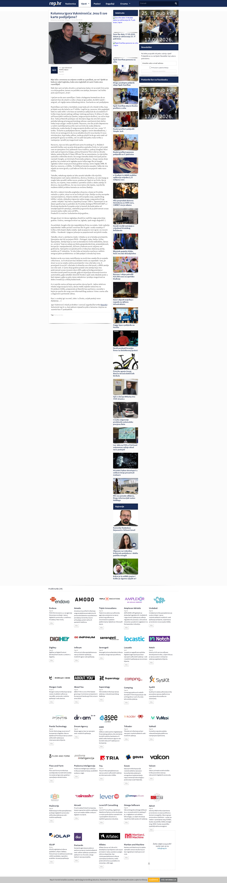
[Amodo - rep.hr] (84, 602)
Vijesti (83, 4)
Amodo (77, 608)
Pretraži (143, 3)
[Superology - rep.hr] (109, 680)
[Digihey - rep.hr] (59, 641)
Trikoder (128, 726)
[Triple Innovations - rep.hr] (109, 600)
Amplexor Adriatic (132, 608)
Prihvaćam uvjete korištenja (159, 68)
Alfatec (102, 844)
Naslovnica (70, 3)
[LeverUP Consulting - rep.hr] (109, 798)
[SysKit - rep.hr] (159, 682)
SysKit (152, 687)
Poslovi (97, 3)
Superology (104, 686)
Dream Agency (81, 726)
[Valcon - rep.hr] (159, 759)
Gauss (127, 765)
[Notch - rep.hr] (159, 641)
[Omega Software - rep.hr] (134, 798)
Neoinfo (104, 304)
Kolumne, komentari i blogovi (60, 20)
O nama (123, 4)
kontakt (61, 74)
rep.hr (56, 3)
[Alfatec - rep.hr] (109, 839)
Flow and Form (56, 765)
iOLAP (52, 844)
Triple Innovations (107, 608)
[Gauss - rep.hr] (134, 759)
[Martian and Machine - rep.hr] (134, 838)
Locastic (128, 647)
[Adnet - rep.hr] (157, 801)
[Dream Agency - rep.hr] (84, 719)
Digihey (52, 647)
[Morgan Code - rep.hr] (59, 680)
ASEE (101, 727)
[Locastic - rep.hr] (134, 641)
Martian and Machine (134, 844)
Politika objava (63, 70)
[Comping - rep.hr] (134, 683)
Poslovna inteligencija (84, 765)
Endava (52, 608)
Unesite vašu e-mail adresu (152, 63)
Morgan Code (55, 686)
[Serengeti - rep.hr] (109, 640)
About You (79, 686)
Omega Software (132, 805)
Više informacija (168, 880)
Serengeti (103, 647)
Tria (101, 765)
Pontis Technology (58, 726)
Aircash (77, 805)
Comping (128, 687)
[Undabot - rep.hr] (159, 603)
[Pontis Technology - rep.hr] (59, 720)
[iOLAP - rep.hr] (59, 837)
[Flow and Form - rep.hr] (59, 757)
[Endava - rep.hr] (59, 603)
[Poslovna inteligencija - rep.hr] (84, 759)
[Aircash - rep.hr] (84, 798)
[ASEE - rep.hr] (109, 722)
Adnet (152, 805)
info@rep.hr (162, 848)
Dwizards (78, 845)
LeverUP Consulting (108, 805)
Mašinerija (54, 805)
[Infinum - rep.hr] (84, 638)
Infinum (78, 647)
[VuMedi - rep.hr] (159, 720)
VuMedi (152, 726)
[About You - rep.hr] (84, 680)
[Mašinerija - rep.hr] (55, 801)
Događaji (110, 3)
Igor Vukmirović (67, 68)
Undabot (153, 608)
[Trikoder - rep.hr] (133, 718)
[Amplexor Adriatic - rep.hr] (134, 602)
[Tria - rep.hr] (109, 761)
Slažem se (153, 880)
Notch (152, 647)
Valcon (152, 765)
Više (51, 623)
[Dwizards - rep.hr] (78, 840)
